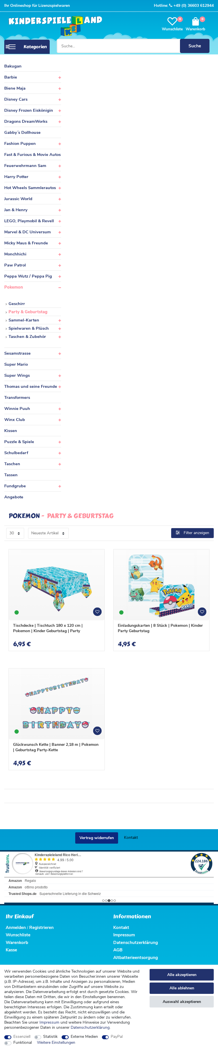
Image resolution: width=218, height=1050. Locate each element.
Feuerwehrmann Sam (25, 165)
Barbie (10, 77)
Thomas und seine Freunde (30, 386)
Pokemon (13, 287)
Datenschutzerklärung (135, 942)
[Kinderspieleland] (53, 26)
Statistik (50, 1036)
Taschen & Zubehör (27, 336)
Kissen (10, 430)
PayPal (117, 1036)
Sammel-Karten (24, 320)
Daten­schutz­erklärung (90, 1027)
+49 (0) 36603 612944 (193, 5)
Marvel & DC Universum (27, 232)
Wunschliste (99, 613)
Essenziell (21, 1036)
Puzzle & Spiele (19, 441)
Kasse (11, 950)
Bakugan (13, 66)
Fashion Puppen (20, 143)
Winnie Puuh (17, 408)
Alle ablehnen (181, 988)
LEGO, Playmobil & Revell (29, 221)
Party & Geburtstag (28, 312)
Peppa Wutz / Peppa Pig (28, 276)
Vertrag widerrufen (96, 838)
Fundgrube (15, 486)
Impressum (49, 1022)
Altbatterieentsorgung (135, 957)
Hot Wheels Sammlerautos (30, 187)
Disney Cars (16, 99)
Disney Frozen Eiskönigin (28, 110)
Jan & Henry (16, 210)
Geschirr (17, 303)
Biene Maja (15, 88)
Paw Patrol (15, 265)
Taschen (12, 464)
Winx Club (14, 419)
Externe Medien (84, 1036)
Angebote (13, 497)
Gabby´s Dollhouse (22, 132)
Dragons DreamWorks (25, 121)
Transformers (17, 397)
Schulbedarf (16, 453)
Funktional (22, 1042)
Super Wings (17, 375)
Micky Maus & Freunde (26, 243)
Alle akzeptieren (181, 974)
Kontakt (131, 837)
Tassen (11, 475)
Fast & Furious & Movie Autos (32, 154)
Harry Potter (16, 176)
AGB (118, 950)
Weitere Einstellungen (56, 1042)
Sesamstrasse (17, 353)
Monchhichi (15, 254)
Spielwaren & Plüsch (29, 328)
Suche (194, 46)
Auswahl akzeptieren (182, 1001)
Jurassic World (18, 199)
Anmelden (16, 927)
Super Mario (16, 364)
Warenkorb (17, 942)
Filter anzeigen (196, 532)
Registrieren (41, 927)
